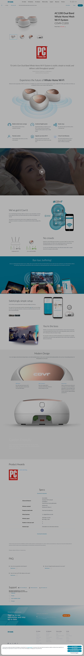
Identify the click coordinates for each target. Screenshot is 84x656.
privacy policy (29, 647)
